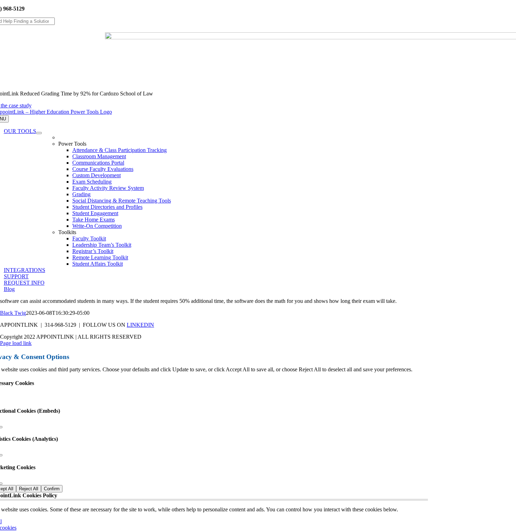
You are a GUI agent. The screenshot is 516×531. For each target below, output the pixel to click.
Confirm (52, 488)
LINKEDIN (140, 325)
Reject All (28, 488)
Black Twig (13, 313)
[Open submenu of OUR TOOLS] (39, 133)
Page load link (16, 343)
